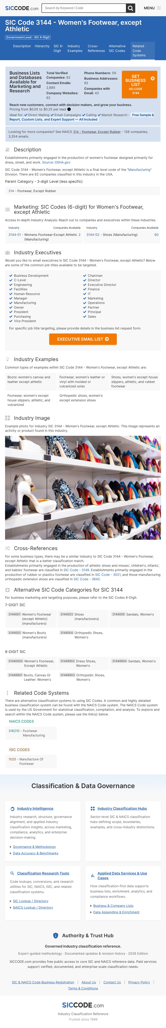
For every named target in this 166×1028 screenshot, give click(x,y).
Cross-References (96, 48)
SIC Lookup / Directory (30, 901)
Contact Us (112, 982)
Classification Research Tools (43, 873)
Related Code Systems (139, 50)
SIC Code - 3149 (76, 570)
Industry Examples (75, 48)
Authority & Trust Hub (88, 935)
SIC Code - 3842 (87, 579)
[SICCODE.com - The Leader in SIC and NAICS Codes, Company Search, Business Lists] (22, 8)
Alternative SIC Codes (117, 48)
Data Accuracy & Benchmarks (35, 853)
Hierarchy (42, 46)
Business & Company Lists (113, 906)
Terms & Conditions (83, 988)
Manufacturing (139, 170)
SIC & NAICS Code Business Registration (43, 982)
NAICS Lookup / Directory (33, 907)
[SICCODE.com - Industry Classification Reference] (83, 1005)
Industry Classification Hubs (122, 808)
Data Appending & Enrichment (116, 912)
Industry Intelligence (35, 808)
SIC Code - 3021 (107, 575)
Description (22, 46)
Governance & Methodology (34, 847)
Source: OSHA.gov (56, 162)
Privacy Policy (139, 982)
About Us (89, 982)
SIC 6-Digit (58, 48)
